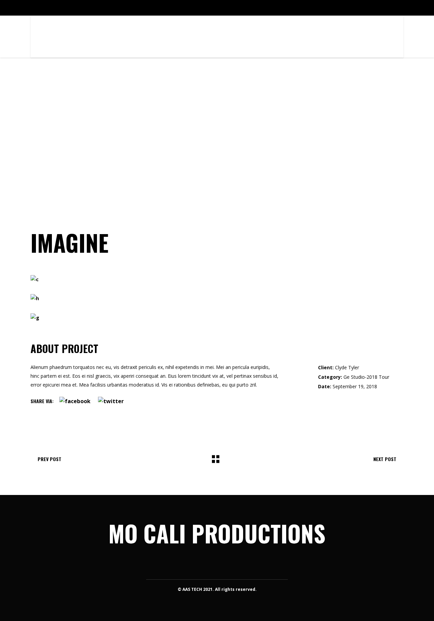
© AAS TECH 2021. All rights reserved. (217, 589)
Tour (384, 377)
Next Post (384, 458)
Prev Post (49, 458)
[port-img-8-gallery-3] (217, 317)
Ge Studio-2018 (360, 377)
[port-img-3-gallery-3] (217, 298)
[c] (217, 279)
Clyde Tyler (347, 367)
